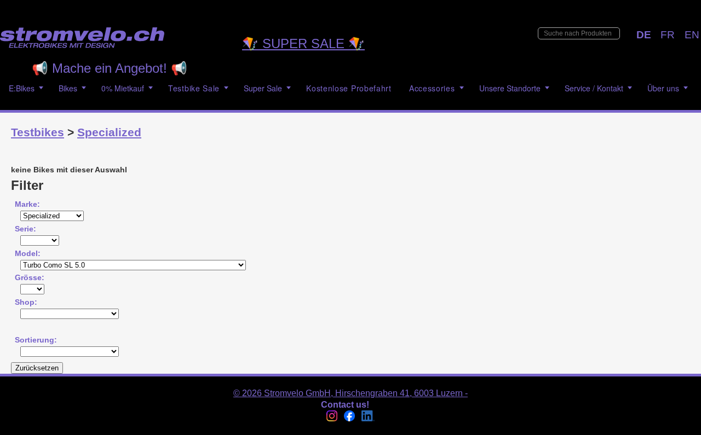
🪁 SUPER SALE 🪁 (303, 43)
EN (692, 34)
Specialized (109, 132)
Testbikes (37, 132)
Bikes (68, 88)
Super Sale (263, 88)
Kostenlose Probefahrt (349, 88)
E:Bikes (22, 88)
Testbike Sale (194, 88)
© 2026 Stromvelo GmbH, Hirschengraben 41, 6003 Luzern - (350, 393)
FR (667, 34)
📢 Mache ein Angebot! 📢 (109, 68)
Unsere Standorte (510, 88)
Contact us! (345, 404)
